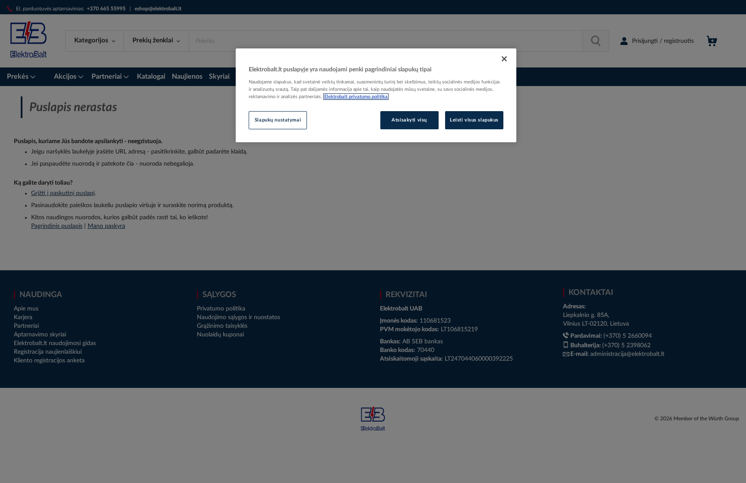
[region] (376, 95)
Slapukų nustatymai (278, 120)
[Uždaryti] (504, 58)
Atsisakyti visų (409, 120)
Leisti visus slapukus (474, 120)
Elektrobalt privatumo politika (356, 96)
